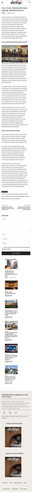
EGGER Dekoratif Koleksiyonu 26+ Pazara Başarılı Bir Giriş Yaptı (11, 273)
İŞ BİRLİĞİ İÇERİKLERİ (9, 270)
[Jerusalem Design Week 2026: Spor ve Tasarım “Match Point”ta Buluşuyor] (11, 348)
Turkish (20, 1)
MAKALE (6, 331)
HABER (6, 375)
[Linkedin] (10, 412)
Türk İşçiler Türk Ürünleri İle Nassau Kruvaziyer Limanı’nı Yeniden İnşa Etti (23, 208)
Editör (3, 13)
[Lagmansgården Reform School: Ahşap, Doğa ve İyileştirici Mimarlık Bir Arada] (11, 303)
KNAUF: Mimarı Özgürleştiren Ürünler (10, 292)
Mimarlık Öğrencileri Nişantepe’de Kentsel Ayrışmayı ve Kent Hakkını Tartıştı (10, 379)
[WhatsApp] (16, 412)
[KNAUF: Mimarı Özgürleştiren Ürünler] (11, 285)
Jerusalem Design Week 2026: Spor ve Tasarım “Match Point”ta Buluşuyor (11, 357)
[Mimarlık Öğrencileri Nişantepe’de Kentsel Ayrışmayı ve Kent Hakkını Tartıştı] (11, 369)
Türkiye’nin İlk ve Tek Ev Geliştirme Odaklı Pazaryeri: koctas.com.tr (8, 208)
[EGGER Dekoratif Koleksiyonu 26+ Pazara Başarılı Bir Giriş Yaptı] (11, 264)
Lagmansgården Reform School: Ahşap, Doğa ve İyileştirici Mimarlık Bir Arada (11, 313)
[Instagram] (4, 412)
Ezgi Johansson (8, 295)
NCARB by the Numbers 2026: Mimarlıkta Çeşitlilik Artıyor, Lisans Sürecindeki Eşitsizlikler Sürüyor (11, 335)
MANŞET (6, 309)
